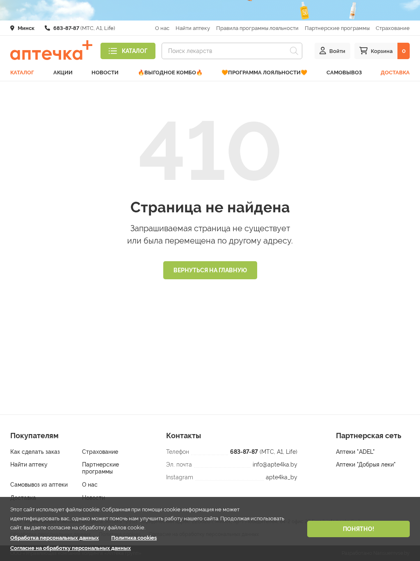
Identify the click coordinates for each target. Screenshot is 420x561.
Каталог (22, 72)
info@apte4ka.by (275, 464)
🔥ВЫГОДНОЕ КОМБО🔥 (170, 72)
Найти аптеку (193, 28)
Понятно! (358, 529)
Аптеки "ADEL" (355, 451)
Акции (63, 72)
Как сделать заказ (35, 451)
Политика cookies (134, 538)
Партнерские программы (337, 28)
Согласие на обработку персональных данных (70, 548)
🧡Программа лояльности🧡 (264, 72)
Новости (105, 72)
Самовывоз (344, 72)
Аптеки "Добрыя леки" (366, 464)
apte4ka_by (281, 477)
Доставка (395, 72)
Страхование (393, 28)
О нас (162, 28)
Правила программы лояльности (257, 28)
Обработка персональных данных (54, 538)
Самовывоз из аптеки (39, 484)
